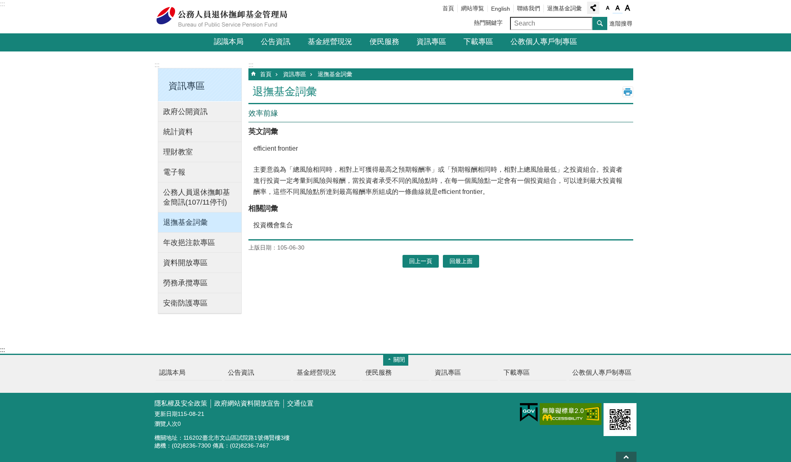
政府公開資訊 (185, 111)
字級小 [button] (608, 8)
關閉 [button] (399, 359)
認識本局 (228, 41)
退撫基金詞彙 (564, 8)
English (500, 8)
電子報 (174, 172)
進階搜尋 (620, 23)
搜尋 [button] (599, 23)
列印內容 (628, 91)
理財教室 (178, 152)
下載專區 (478, 41)
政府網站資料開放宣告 (247, 403)
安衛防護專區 (185, 303)
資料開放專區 (185, 263)
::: (2, 3)
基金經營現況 (330, 41)
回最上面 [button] (461, 261)
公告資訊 (275, 41)
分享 (593, 8)
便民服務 (384, 41)
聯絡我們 (528, 8)
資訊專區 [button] (186, 86)
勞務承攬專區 (185, 283)
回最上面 (626, 457)
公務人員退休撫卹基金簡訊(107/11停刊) (196, 197)
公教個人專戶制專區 (543, 41)
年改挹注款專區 (189, 242)
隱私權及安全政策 (180, 403)
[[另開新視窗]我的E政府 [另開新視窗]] (529, 412)
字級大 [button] (627, 8)
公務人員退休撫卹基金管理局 (226, 16)
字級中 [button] (618, 8)
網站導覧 (472, 8)
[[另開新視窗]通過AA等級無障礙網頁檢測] (570, 414)
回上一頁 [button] (420, 261)
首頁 (448, 8)
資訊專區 (431, 41)
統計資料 (178, 132)
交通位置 (300, 403)
